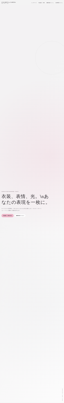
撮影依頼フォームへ (20, 215)
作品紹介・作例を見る (7, 215)
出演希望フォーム (59, 2)
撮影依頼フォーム (50, 2)
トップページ (34, 2)
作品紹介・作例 (41, 2)
